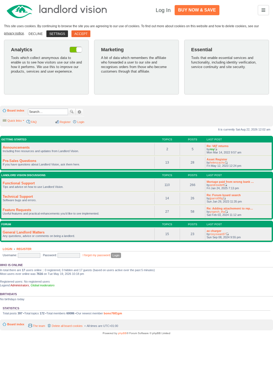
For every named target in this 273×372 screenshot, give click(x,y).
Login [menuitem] (80, 122)
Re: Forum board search (224, 195)
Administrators (19, 285)
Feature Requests (17, 210)
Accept (80, 34)
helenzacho (217, 162)
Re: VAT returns (217, 146)
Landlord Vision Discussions (23, 175)
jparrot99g (216, 198)
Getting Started (13, 139)
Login (7, 249)
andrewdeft (217, 185)
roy (212, 149)
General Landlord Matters (24, 232)
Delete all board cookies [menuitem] (67, 325)
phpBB (122, 333)
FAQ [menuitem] (34, 122)
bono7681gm (113, 313)
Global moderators (43, 285)
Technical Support (18, 197)
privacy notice (14, 33)
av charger (214, 230)
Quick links (14, 120)
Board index (15, 110)
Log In (163, 10)
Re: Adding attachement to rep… (230, 208)
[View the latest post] (215, 149)
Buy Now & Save (197, 10)
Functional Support (19, 183)
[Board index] (57, 10)
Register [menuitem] (65, 122)
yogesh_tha (217, 211)
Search (72, 112)
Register (24, 249)
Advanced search (79, 112)
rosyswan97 (218, 234)
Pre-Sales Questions (19, 161)
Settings (57, 34)
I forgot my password (96, 255)
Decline (36, 34)
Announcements (16, 147)
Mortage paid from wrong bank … (230, 181)
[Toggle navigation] (263, 10)
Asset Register (217, 159)
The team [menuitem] (39, 325)
